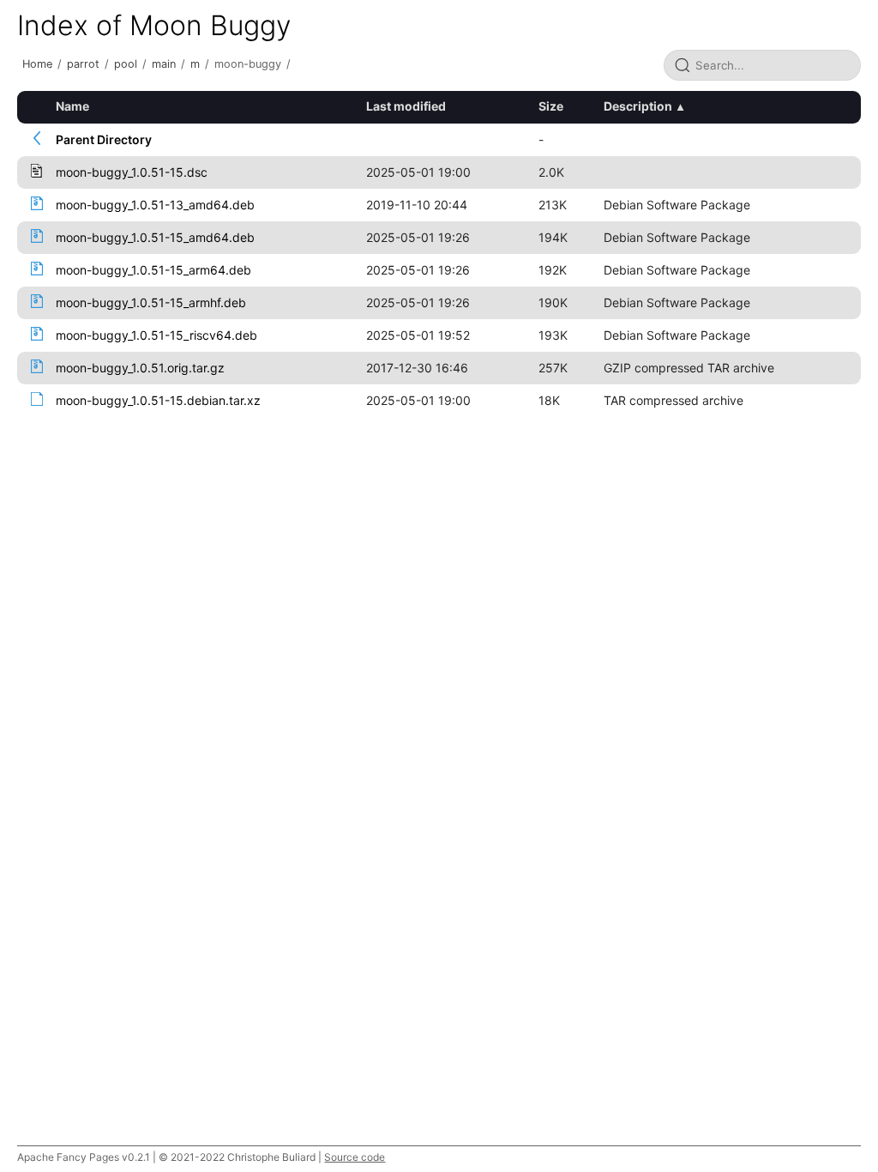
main (164, 63)
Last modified (406, 106)
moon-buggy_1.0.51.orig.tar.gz (140, 367)
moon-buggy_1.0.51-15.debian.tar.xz (158, 400)
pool (125, 63)
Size (550, 106)
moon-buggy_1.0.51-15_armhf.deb (151, 302)
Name (72, 106)
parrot (83, 63)
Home (37, 63)
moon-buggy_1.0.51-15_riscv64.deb (156, 335)
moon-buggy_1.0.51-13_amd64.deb (155, 204)
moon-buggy (247, 63)
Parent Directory (104, 139)
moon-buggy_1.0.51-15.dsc (131, 172)
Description (638, 106)
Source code (354, 1157)
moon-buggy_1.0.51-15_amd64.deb (155, 237)
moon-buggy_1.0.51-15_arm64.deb (153, 270)
